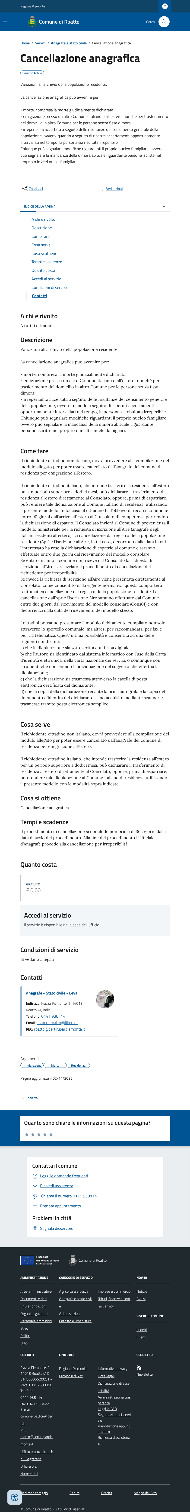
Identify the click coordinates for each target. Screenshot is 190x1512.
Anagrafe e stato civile (69, 43)
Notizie (141, 1291)
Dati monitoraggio (34, 1493)
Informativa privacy (112, 1368)
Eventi (141, 1337)
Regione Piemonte (32, 6)
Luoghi (141, 1329)
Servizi (40, 43)
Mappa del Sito (145, 1493)
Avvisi (141, 1298)
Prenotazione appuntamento (114, 1429)
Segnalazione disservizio (114, 1417)
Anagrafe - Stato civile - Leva (51, 993)
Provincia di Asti (71, 1376)
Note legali (106, 1376)
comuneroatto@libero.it (57, 1022)
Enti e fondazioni (33, 1306)
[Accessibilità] (14, 1497)
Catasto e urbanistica (75, 1321)
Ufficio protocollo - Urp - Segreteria (36, 1455)
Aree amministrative (36, 1291)
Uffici (24, 1343)
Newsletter (145, 1374)
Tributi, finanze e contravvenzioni (114, 1302)
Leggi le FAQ (107, 1408)
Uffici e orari (29, 1466)
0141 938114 (53, 1016)
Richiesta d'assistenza (114, 1440)
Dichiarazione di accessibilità (114, 1386)
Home (25, 43)
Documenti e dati (33, 1298)
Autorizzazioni (69, 1313)
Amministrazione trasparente (114, 1400)
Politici (25, 1335)
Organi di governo (34, 1313)
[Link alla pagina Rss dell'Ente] (139, 1368)
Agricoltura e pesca (73, 1291)
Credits (106, 1493)
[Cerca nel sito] (162, 21)
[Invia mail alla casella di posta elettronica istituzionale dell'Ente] (37, 1419)
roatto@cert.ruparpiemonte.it (59, 1029)
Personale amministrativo (36, 1324)
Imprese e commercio (114, 1291)
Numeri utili (29, 1473)
